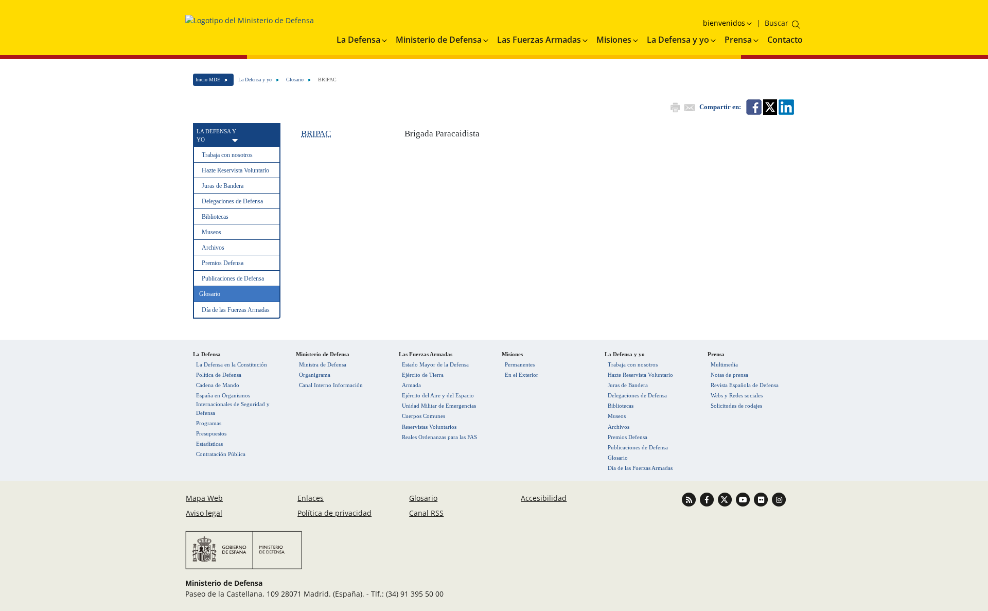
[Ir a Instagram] (779, 499)
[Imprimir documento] (674, 106)
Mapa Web (204, 498)
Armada (411, 385)
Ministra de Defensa (322, 364)
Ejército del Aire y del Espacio (438, 395)
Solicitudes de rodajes (736, 406)
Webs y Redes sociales (737, 395)
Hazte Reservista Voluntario (235, 170)
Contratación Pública (220, 454)
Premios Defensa (222, 263)
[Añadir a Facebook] (753, 106)
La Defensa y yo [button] (678, 39)
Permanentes (520, 364)
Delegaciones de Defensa (232, 201)
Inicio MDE (208, 79)
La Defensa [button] (358, 39)
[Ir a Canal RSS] (690, 499)
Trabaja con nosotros (227, 155)
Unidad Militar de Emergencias (439, 406)
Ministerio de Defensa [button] (439, 39)
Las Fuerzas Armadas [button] (539, 39)
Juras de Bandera (222, 185)
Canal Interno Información (331, 385)
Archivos (213, 247)
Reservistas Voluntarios (429, 427)
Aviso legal (204, 513)
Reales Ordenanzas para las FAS (439, 437)
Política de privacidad (334, 513)
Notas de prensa (729, 375)
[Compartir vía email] (688, 106)
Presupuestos (211, 433)
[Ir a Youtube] (744, 499)
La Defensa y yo (255, 79)
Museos (211, 232)
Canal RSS (426, 513)
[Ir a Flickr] (762, 499)
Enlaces (310, 498)
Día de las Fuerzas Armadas (236, 309)
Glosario (295, 79)
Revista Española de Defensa (745, 385)
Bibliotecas (215, 216)
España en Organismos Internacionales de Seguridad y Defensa (233, 404)
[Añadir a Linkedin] (785, 106)
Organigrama (314, 375)
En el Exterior (521, 375)
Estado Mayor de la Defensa (435, 364)
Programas (208, 423)
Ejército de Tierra (423, 375)
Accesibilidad (544, 498)
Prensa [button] (738, 39)
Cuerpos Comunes (423, 416)
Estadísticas (209, 444)
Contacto (785, 39)
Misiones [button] (613, 39)
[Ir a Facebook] (708, 499)
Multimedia (724, 364)
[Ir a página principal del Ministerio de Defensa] (249, 23)
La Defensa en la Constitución (231, 364)
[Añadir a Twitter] (769, 106)
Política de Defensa (218, 375)
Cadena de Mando (217, 385)
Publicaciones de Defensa (233, 278)
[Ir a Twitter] (726, 499)
